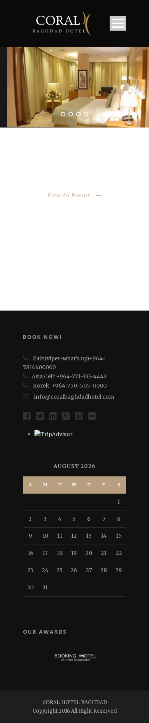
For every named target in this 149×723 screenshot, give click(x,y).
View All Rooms (68, 195)
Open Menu (118, 23)
